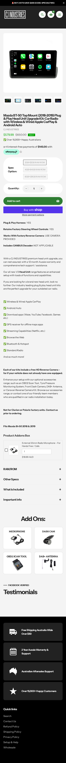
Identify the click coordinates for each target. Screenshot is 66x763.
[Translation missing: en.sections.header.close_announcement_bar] (63, 2)
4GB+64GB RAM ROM (35, 169)
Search (7, 716)
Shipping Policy (12, 731)
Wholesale (9, 747)
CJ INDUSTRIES (11, 129)
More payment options (33, 214)
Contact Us (9, 721)
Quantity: (13, 188)
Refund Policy (11, 726)
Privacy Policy (11, 737)
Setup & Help (10, 742)
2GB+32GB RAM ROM (35, 162)
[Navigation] (59, 14)
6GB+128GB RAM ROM (35, 176)
